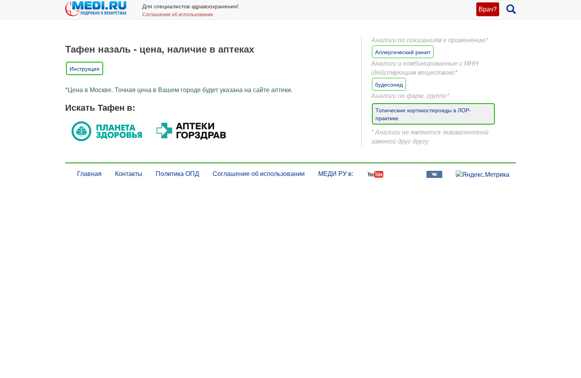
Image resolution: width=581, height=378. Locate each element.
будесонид (389, 84)
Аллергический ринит (402, 52)
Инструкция (85, 68)
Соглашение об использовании (177, 14)
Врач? (488, 8)
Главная (89, 173)
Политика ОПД (177, 173)
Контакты (128, 173)
